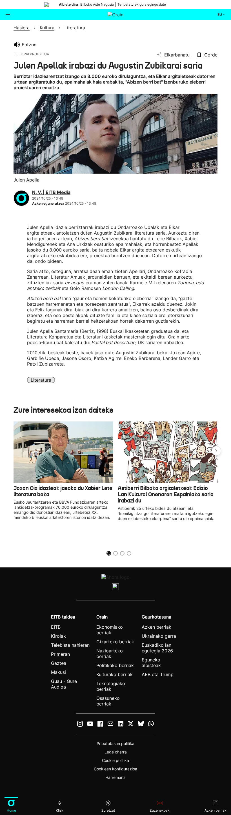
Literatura (41, 380)
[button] (216, 451)
